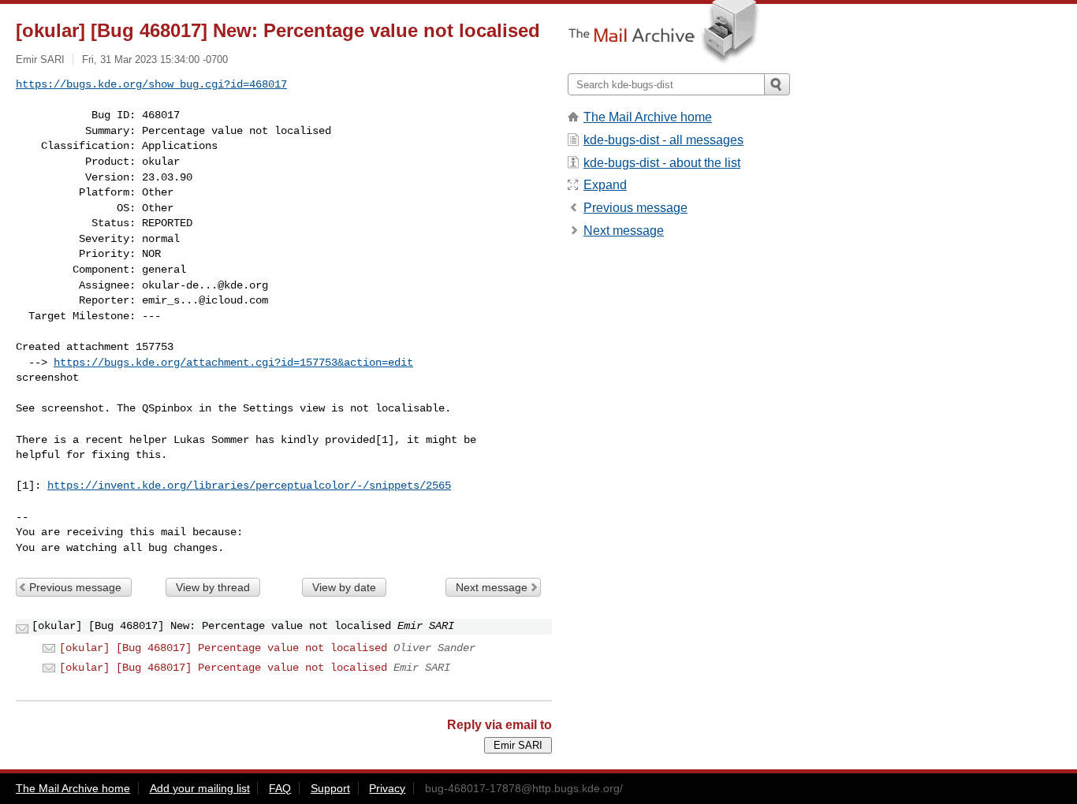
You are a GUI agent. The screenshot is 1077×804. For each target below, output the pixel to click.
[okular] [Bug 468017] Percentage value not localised (223, 648)
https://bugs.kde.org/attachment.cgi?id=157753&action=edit (233, 362)
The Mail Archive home (647, 117)
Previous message (75, 587)
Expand (605, 185)
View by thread (213, 587)
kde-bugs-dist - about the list (661, 162)
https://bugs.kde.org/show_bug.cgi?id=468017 (151, 84)
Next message (491, 587)
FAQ (280, 788)
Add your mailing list (200, 788)
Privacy (387, 788)
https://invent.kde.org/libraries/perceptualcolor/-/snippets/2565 (249, 485)
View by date (344, 587)
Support (330, 788)
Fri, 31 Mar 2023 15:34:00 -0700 (155, 59)
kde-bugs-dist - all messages (663, 140)
